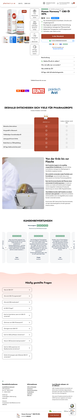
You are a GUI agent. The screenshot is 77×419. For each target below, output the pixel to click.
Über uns (29, 395)
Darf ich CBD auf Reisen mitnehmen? (14, 334)
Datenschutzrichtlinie (32, 390)
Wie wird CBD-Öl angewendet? (12, 296)
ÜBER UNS (27, 3)
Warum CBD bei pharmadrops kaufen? (14, 341)
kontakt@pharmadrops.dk (8, 387)
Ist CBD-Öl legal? (8, 308)
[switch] (72, 413)
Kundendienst (30, 392)
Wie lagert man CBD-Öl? (11, 328)
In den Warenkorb (58, 36)
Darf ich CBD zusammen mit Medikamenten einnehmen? (12, 348)
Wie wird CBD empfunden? (11, 302)
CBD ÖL (20, 3)
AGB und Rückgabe (31, 387)
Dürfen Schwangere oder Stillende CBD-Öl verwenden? (16, 356)
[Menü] (74, 404)
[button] (15, 21)
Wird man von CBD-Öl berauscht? (13, 322)
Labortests (29, 393)
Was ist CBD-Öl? (8, 290)
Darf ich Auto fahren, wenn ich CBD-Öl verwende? (14, 315)
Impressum (30, 388)
